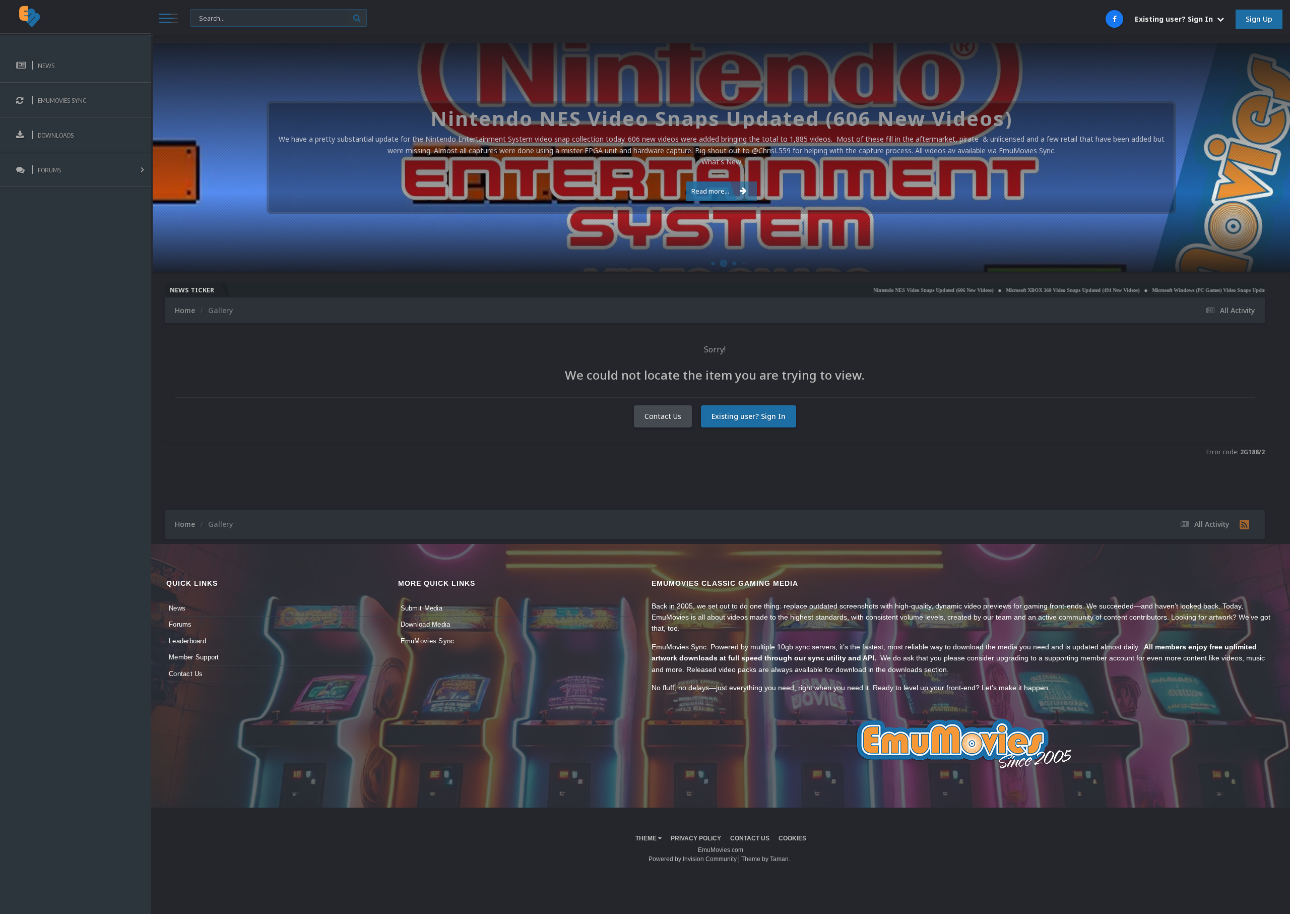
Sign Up (1259, 19)
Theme (646, 838)
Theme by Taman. (765, 859)
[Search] (357, 18)
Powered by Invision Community (693, 859)
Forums (180, 624)
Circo (1272, 259)
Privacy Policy (696, 838)
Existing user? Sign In (1176, 19)
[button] (1255, 158)
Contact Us (662, 416)
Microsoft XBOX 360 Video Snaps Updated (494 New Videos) (1005, 290)
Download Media (425, 624)
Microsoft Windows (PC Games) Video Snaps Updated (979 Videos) (1158, 290)
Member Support (194, 657)
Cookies (792, 838)
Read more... (710, 191)
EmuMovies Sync (428, 641)
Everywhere (213, 17)
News (177, 608)
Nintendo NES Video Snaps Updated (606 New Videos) (866, 290)
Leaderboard (187, 641)
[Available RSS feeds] (1244, 524)
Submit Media (421, 608)
